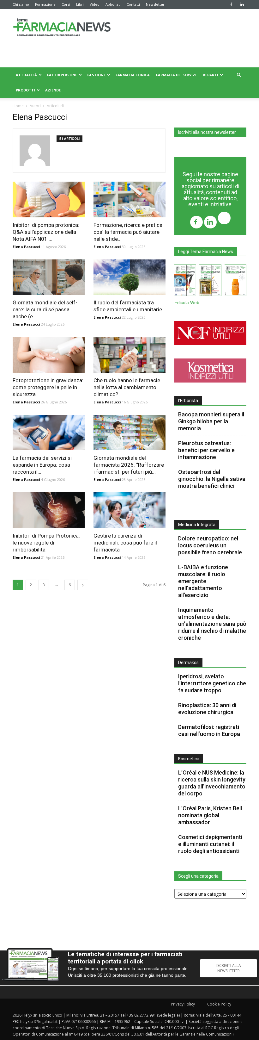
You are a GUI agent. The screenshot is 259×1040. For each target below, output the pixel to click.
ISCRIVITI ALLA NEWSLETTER (228, 968)
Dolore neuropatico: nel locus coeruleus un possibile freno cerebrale (210, 545)
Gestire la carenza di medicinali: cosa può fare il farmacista (125, 542)
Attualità (26, 74)
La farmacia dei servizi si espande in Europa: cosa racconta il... (42, 465)
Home (18, 106)
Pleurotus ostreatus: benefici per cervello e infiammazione (206, 450)
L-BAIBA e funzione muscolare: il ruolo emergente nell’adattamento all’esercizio (203, 581)
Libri (80, 4)
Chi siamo (21, 4)
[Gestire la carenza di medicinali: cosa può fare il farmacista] (129, 510)
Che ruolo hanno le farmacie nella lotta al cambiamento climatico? (126, 387)
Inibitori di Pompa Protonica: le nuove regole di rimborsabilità (46, 542)
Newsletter (155, 4)
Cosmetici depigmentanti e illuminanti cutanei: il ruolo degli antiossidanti (210, 844)
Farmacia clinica (133, 74)
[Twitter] (224, 219)
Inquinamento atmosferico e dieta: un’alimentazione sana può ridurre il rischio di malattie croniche (212, 624)
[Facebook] (231, 4)
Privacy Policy (183, 1004)
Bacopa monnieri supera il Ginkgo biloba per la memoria (211, 421)
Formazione (45, 4)
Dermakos (188, 662)
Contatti (133, 4)
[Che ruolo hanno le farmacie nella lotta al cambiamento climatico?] (129, 355)
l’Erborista (188, 400)
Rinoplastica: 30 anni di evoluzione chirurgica (207, 708)
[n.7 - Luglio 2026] (210, 282)
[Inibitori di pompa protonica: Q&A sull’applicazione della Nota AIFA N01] (49, 199)
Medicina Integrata (196, 524)
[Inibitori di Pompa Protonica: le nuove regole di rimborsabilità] (49, 510)
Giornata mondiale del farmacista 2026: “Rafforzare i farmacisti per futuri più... (128, 465)
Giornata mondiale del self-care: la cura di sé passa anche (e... (45, 309)
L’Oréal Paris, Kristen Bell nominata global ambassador (210, 815)
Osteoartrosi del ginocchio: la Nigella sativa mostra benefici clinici (211, 479)
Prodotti (25, 90)
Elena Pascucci (26, 246)
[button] (238, 75)
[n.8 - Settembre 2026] (185, 282)
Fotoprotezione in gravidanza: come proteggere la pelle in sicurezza (48, 387)
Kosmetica (188, 758)
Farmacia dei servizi (176, 74)
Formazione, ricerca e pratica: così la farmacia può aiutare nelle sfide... (128, 232)
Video (94, 4)
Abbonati (113, 4)
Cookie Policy (219, 1004)
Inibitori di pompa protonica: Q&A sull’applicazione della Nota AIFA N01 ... (46, 232)
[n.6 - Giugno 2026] (235, 282)
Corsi (66, 4)
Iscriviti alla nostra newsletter (207, 132)
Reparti (210, 74)
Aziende (53, 90)
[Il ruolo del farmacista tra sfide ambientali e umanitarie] (129, 277)
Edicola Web (186, 302)
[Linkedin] (241, 4)
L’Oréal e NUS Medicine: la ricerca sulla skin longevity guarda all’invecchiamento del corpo (211, 783)
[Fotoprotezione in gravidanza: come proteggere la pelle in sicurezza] (49, 355)
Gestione (96, 74)
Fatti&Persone (62, 74)
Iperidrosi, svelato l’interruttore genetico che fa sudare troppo (212, 683)
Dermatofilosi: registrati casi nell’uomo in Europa (209, 730)
